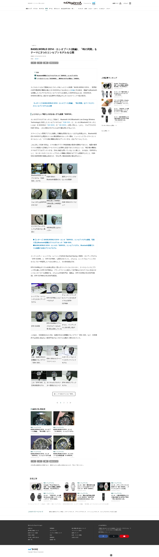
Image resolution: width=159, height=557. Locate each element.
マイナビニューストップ (33, 504)
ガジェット (57, 8)
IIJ (72, 8)
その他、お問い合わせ (33, 537)
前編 (72, 90)
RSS (51, 535)
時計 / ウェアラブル (56, 504)
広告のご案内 (31, 535)
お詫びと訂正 (75, 537)
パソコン (35, 8)
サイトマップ (53, 530)
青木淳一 (37, 58)
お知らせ (30, 528)
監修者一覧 (52, 539)
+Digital (43, 504)
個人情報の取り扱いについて (79, 528)
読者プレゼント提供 (33, 532)
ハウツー (108, 8)
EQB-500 (66, 122)
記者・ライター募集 (77, 535)
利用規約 (52, 528)
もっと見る (104, 130)
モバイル (41, 8)
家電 (46, 8)
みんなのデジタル (65, 8)
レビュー (90, 8)
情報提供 (52, 537)
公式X (85, 8)
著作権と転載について (33, 530)
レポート (96, 8)
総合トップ (29, 8)
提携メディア (75, 532)
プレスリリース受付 (77, 530)
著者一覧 (30, 539)
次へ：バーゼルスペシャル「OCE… (64, 394)
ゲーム (50, 8)
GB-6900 (62, 125)
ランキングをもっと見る (108, 125)
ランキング (80, 8)
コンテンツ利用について (56, 532)
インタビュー (102, 8)
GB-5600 (51, 125)
